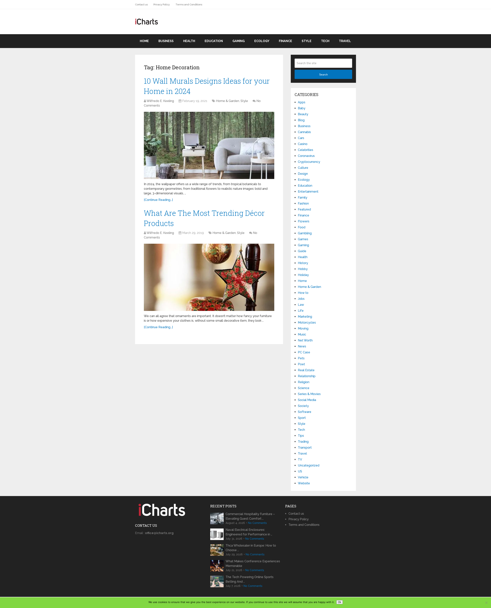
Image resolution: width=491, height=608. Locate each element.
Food (301, 227)
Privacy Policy (161, 4)
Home (144, 41)
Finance (285, 41)
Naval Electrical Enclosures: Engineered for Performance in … (249, 532)
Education (214, 41)
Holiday (303, 275)
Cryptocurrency (309, 162)
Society (303, 406)
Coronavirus (306, 156)
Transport (305, 447)
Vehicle (303, 477)
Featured (304, 209)
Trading (303, 441)
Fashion (303, 203)
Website (304, 483)
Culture (303, 168)
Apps (301, 102)
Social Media (307, 400)
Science (303, 388)
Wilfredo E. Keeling (160, 101)
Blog (301, 120)
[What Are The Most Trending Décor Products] (209, 277)
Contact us (141, 4)
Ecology (261, 41)
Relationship (307, 376)
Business (166, 41)
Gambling (305, 233)
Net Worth (305, 340)
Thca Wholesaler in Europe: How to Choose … (251, 548)
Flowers (303, 221)
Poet (301, 364)
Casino (302, 144)
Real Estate (306, 370)
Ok (339, 602)
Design (303, 174)
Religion (303, 382)
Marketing (305, 316)
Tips (301, 435)
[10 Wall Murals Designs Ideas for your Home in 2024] (209, 145)
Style (306, 41)
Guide (302, 251)
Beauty (303, 114)
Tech (325, 41)
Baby (301, 108)
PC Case (304, 352)
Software (304, 412)
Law (301, 304)
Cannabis (304, 132)
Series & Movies (309, 394)
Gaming (238, 41)
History (303, 263)
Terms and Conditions (188, 4)
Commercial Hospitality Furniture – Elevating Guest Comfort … (250, 516)
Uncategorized (308, 465)
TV (300, 459)
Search (323, 74)
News (302, 346)
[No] (486, 603)
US (300, 471)
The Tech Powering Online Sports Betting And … (250, 579)
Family (302, 197)
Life (301, 310)
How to (303, 293)
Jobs (301, 299)
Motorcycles (307, 322)
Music (302, 334)
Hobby (303, 269)
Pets (301, 358)
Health (189, 41)
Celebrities (305, 150)
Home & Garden (227, 101)
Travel (345, 41)
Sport (302, 418)
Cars (301, 138)
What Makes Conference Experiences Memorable (253, 563)
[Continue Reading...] (158, 200)
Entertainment (308, 191)
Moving (303, 328)
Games (303, 239)
